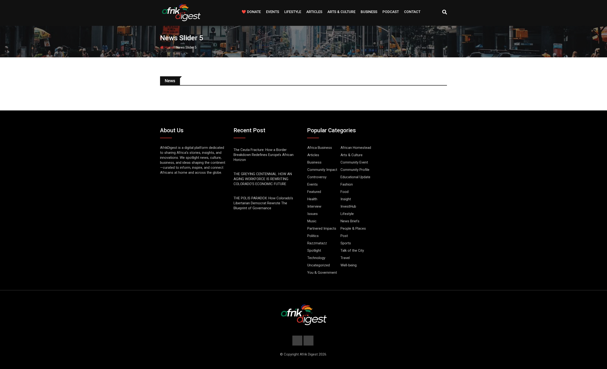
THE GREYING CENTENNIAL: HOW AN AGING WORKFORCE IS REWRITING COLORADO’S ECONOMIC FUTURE (263, 179)
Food (344, 192)
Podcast (390, 12)
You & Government (322, 272)
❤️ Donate (251, 12)
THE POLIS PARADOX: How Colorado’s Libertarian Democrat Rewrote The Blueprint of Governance (263, 203)
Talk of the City (352, 250)
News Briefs (349, 221)
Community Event (354, 162)
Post (344, 236)
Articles (314, 12)
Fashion (346, 184)
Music (312, 221)
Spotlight (314, 250)
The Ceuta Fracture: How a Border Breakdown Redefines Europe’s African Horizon (264, 155)
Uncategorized (318, 265)
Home (169, 47)
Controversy (316, 177)
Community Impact (322, 170)
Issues (312, 214)
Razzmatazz (317, 243)
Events (272, 12)
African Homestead (355, 148)
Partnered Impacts (321, 228)
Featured (314, 192)
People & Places (353, 228)
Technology (316, 258)
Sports (345, 243)
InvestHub (348, 206)
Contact (412, 12)
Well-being (348, 265)
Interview (314, 206)
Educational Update (355, 177)
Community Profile (354, 170)
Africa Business (319, 148)
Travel (345, 258)
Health (312, 199)
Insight (345, 199)
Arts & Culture (341, 12)
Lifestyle (292, 12)
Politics (313, 236)
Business (369, 12)
